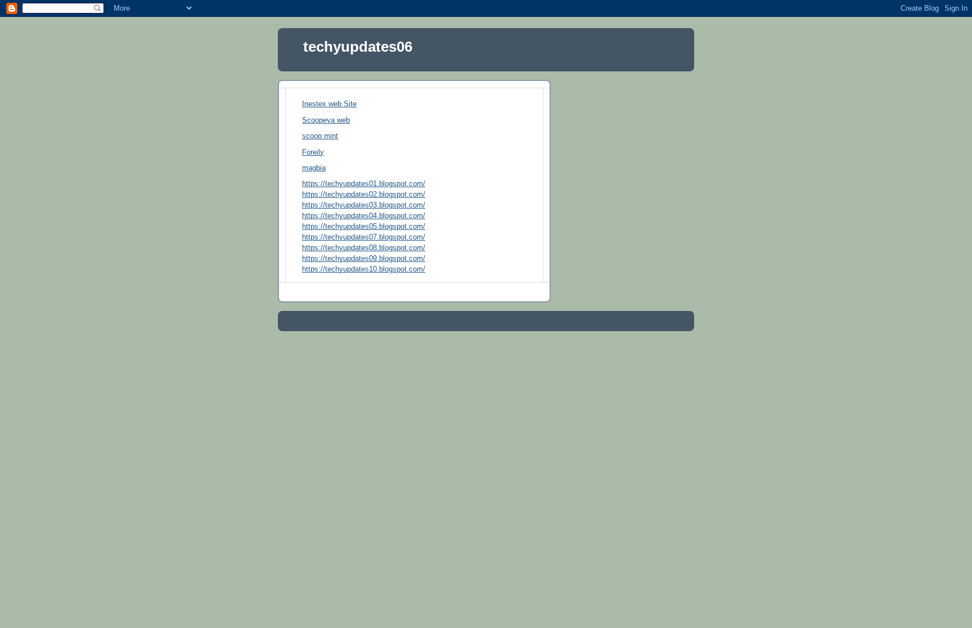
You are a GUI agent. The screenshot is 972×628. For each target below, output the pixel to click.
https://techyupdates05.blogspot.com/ (363, 227)
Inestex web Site (329, 104)
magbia (314, 168)
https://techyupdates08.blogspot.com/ (363, 248)
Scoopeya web (326, 120)
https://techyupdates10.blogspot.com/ (363, 269)
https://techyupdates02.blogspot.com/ (363, 194)
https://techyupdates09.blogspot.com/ (363, 259)
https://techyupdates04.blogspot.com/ (363, 216)
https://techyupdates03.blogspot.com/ (363, 205)
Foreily (313, 152)
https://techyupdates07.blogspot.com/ (363, 237)
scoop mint (320, 136)
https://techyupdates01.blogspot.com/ (363, 184)
